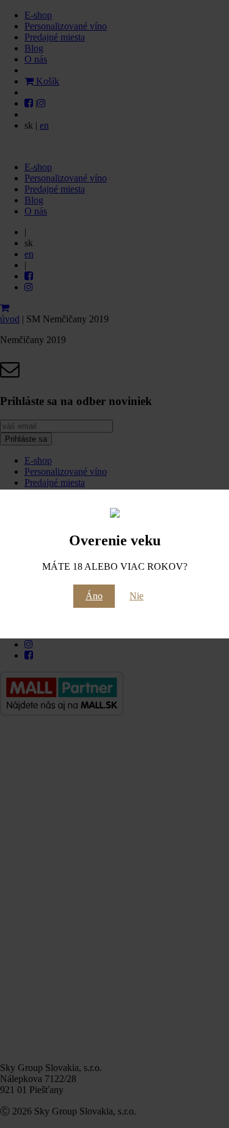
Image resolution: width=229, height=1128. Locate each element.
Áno (94, 596)
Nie (136, 596)
